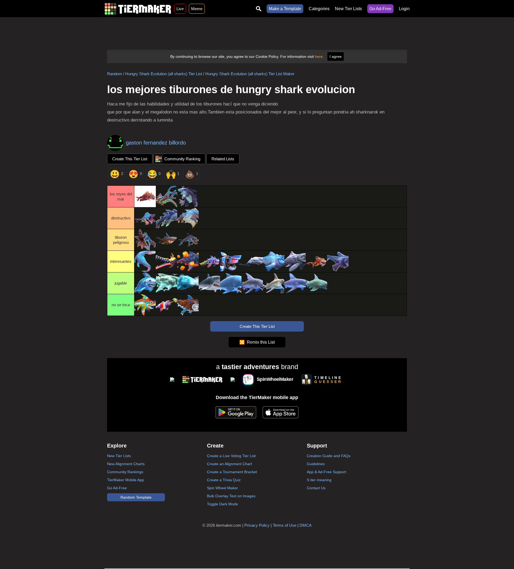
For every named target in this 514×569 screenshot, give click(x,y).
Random (114, 73)
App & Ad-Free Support (326, 472)
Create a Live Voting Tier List (231, 456)
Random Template (136, 497)
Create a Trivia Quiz (224, 480)
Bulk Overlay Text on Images (231, 496)
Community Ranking (182, 159)
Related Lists (222, 159)
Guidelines (316, 464)
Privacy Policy (257, 525)
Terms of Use (284, 525)
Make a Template (285, 8)
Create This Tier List (129, 159)
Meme (196, 8)
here (319, 56)
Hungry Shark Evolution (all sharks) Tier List (163, 73)
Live (180, 8)
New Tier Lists (348, 8)
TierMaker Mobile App (125, 480)
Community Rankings (125, 472)
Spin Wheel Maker (222, 488)
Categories (319, 8)
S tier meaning (319, 480)
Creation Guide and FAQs (328, 456)
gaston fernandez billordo (156, 143)
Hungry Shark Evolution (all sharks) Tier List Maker (249, 73)
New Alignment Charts (126, 464)
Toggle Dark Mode (222, 504)
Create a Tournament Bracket (232, 472)
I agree (336, 56)
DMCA (306, 525)
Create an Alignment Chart (229, 464)
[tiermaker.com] (137, 9)
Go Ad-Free (380, 8)
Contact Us (316, 488)
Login (404, 8)
